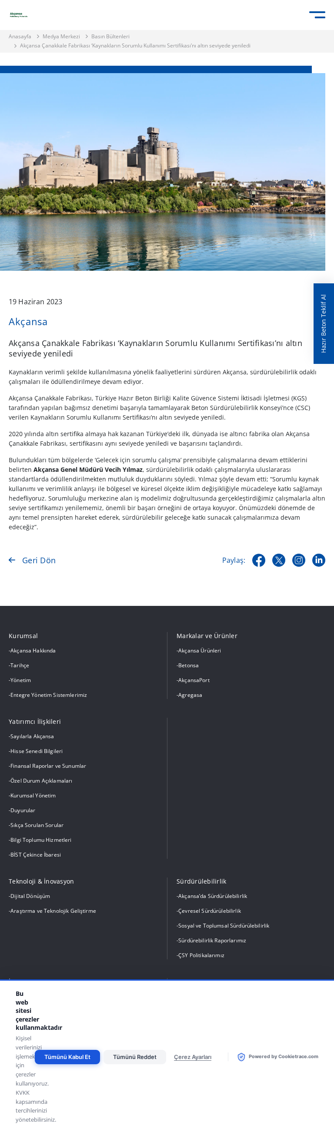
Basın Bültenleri (110, 37)
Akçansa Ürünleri (199, 650)
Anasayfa (20, 37)
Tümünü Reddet (135, 1056)
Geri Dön (39, 560)
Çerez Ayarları (192, 1056)
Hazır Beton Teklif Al (323, 323)
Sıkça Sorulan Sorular (36, 825)
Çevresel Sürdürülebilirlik (209, 910)
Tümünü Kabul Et (67, 1056)
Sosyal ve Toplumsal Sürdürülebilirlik (223, 925)
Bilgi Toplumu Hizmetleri (40, 840)
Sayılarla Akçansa (32, 736)
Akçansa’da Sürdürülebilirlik (212, 896)
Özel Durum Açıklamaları (41, 780)
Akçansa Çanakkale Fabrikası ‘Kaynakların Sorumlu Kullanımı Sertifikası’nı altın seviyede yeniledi (135, 46)
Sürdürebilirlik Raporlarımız (212, 940)
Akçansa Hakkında (33, 650)
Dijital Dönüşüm (30, 896)
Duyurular (22, 810)
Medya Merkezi (61, 37)
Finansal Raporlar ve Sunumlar (48, 766)
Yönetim (20, 680)
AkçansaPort (194, 680)
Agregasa (190, 695)
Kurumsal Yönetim (33, 795)
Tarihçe (19, 665)
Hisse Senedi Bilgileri (36, 751)
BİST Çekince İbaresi (35, 854)
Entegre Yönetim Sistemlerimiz (48, 695)
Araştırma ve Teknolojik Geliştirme (53, 910)
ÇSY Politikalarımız (201, 955)
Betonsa (188, 665)
